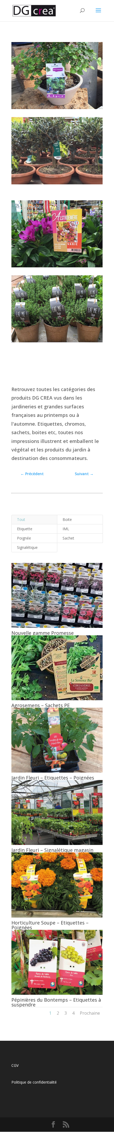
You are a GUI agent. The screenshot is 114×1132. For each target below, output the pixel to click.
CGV (15, 1065)
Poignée (24, 538)
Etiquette (24, 528)
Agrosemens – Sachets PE (40, 705)
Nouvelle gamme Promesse (42, 633)
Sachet (68, 538)
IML (66, 528)
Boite (67, 519)
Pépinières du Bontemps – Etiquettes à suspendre (56, 1002)
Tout (21, 519)
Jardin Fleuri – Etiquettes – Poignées (52, 777)
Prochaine (90, 1013)
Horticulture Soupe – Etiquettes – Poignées (50, 925)
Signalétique (27, 547)
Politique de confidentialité (34, 1082)
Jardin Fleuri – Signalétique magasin (52, 850)
